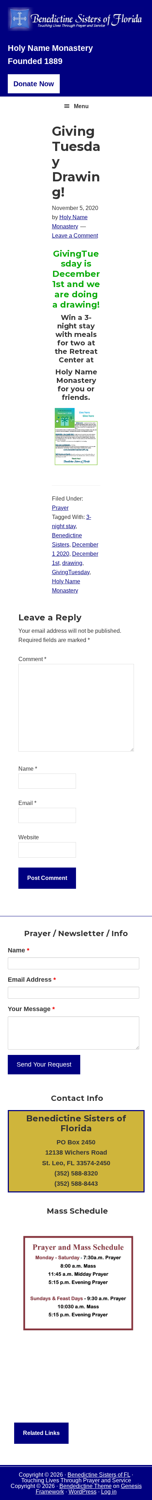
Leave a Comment (75, 236)
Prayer (60, 508)
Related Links (41, 1433)
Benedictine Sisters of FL (99, 1475)
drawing (72, 563)
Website (28, 837)
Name (27, 769)
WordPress (83, 1492)
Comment (32, 659)
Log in (109, 1492)
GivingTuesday (70, 572)
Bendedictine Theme (85, 1486)
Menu (81, 106)
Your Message (31, 1008)
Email (27, 803)
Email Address (32, 979)
